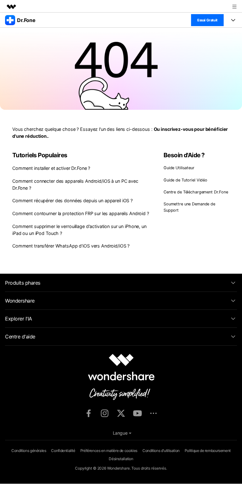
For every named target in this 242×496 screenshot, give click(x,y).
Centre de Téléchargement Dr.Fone (196, 192)
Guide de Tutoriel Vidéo (185, 180)
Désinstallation (121, 458)
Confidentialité (63, 450)
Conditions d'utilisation (161, 450)
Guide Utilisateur (179, 167)
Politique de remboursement (208, 450)
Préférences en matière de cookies (108, 450)
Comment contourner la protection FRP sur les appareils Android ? (80, 213)
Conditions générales (28, 450)
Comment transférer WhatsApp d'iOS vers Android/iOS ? (71, 245)
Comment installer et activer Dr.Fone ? (51, 168)
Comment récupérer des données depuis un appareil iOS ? (72, 200)
